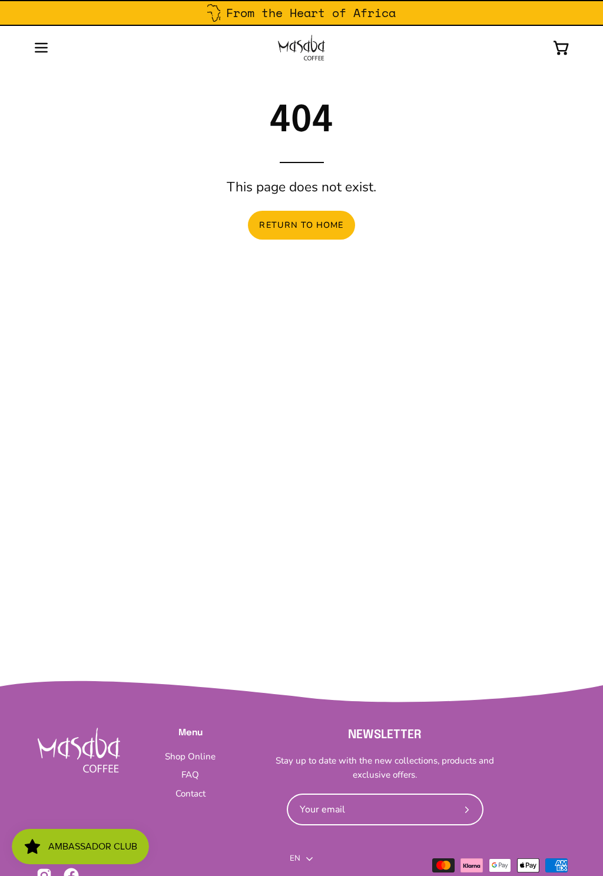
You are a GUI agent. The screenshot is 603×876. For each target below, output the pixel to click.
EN (295, 858)
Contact (190, 793)
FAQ (190, 775)
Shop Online (190, 756)
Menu (190, 733)
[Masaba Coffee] (301, 48)
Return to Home (301, 225)
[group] (301, 13)
